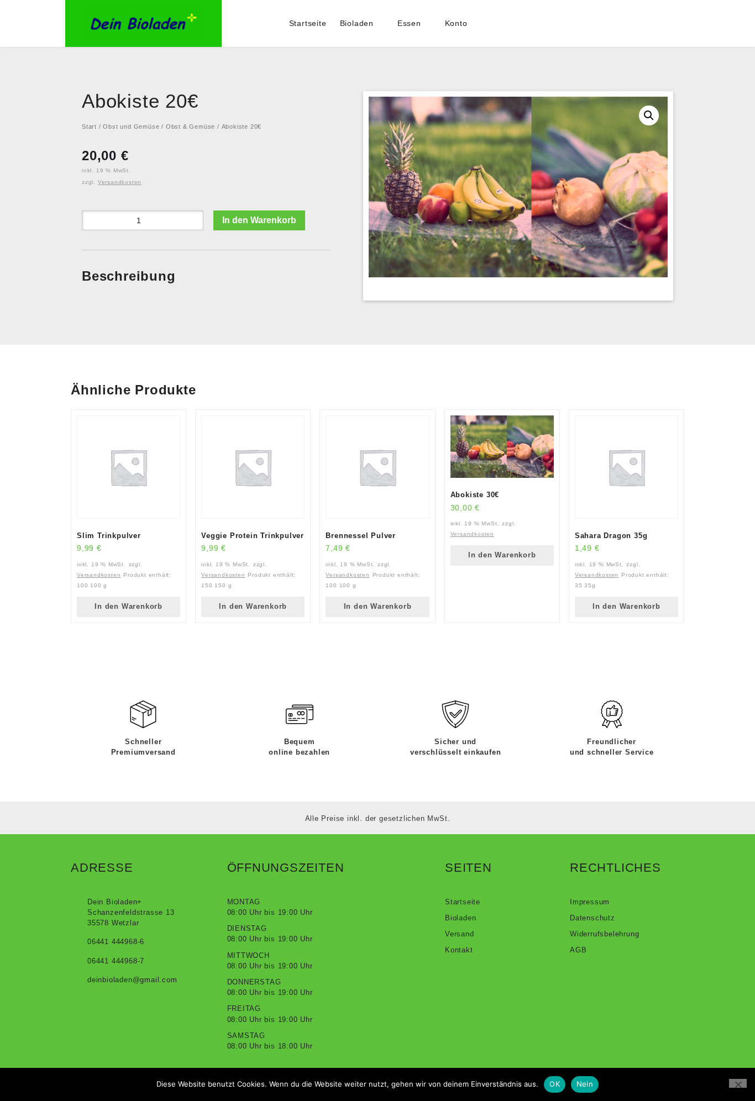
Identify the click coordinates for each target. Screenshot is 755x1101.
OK (554, 1083)
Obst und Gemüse (131, 126)
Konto (456, 23)
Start (89, 126)
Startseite (308, 23)
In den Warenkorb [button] (128, 606)
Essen (409, 23)
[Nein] (738, 1083)
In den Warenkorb (259, 220)
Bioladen (357, 23)
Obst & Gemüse (190, 126)
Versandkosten (119, 182)
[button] (649, 115)
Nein (584, 1083)
